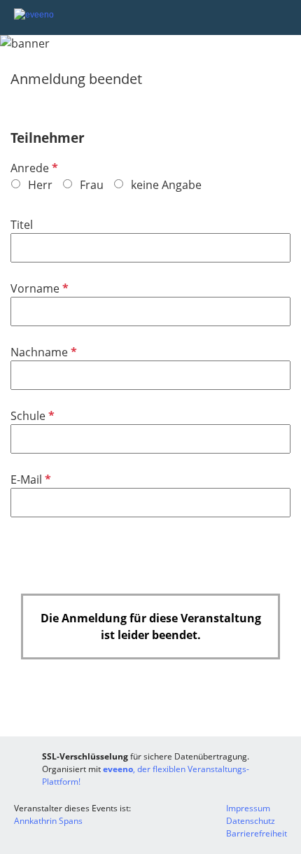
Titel (21, 224)
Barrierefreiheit (256, 833)
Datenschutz (250, 821)
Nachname (42, 352)
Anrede (32, 168)
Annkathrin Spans (48, 821)
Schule (31, 416)
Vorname (38, 288)
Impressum (248, 808)
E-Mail (29, 479)
